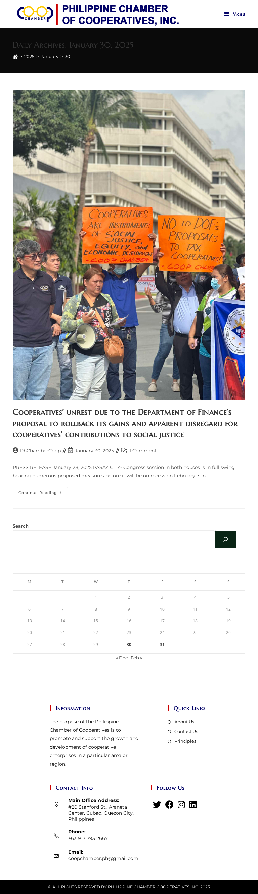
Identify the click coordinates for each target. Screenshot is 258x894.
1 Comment (143, 451)
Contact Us (186, 731)
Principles (185, 741)
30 (129, 644)
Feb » (136, 657)
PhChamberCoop (40, 451)
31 (162, 644)
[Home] (15, 56)
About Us (184, 721)
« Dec (122, 657)
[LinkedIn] (193, 804)
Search (21, 526)
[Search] (225, 539)
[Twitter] (157, 804)
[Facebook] (169, 804)
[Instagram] (181, 804)
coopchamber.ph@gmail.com (103, 858)
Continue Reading (43, 494)
